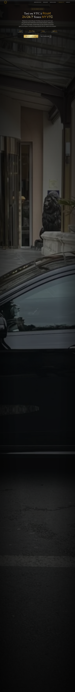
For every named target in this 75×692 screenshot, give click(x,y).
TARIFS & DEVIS (53, 2)
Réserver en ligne (31, 36)
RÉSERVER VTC (61, 2)
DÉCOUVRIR (45, 2)
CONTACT (68, 2)
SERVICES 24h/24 (37, 2)
